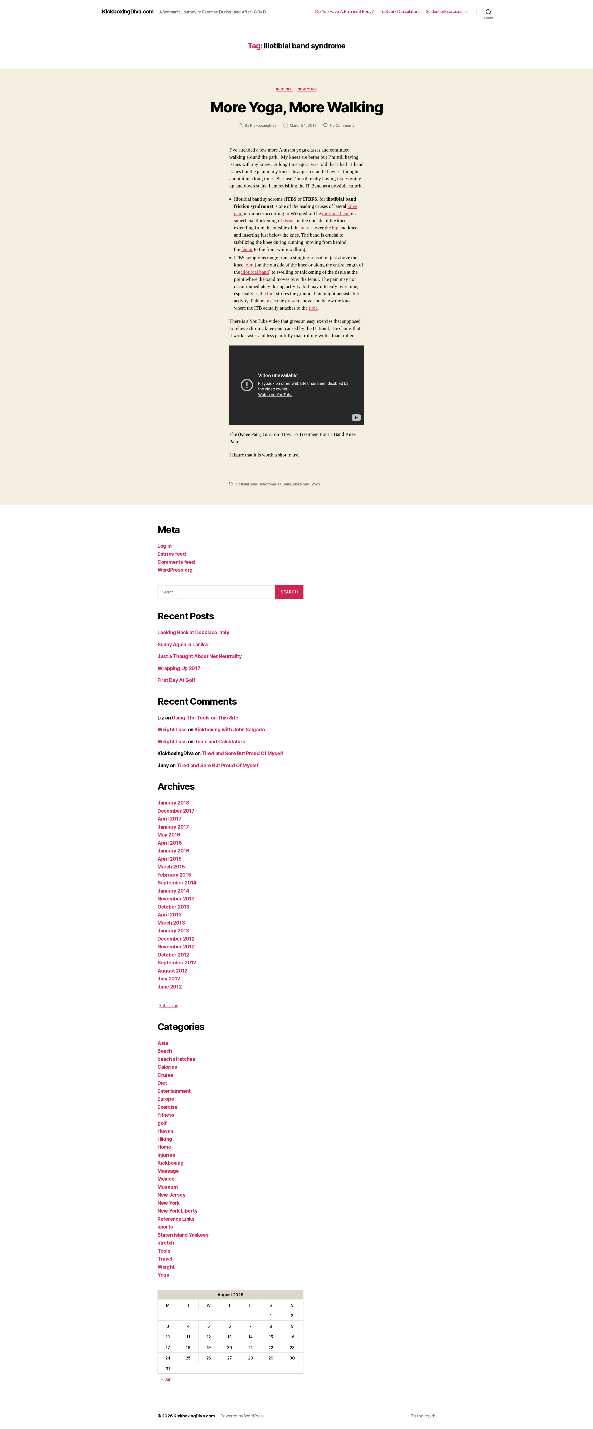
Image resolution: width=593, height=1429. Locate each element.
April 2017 (169, 819)
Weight (166, 1267)
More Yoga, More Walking (296, 107)
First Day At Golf (176, 680)
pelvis (306, 228)
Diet (162, 1083)
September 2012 (177, 963)
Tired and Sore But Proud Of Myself (242, 753)
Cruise (165, 1075)
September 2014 (177, 883)
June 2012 (170, 987)
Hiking (165, 1139)
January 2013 (173, 931)
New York (307, 89)
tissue (288, 221)
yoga (316, 484)
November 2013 (176, 899)
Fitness (166, 1115)
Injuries (284, 89)
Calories (167, 1067)
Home (164, 1147)
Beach (165, 1051)
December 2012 (176, 939)
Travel (165, 1259)
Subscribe (168, 1005)
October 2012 (173, 955)
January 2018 (173, 803)
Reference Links (176, 1219)
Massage (168, 1171)
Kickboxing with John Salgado (230, 729)
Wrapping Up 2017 (179, 668)
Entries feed (172, 554)
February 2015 (174, 875)
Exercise (168, 1107)
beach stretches (176, 1059)
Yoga (163, 1275)
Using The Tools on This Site (205, 718)
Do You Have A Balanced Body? (344, 11)
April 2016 (170, 843)
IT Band (284, 484)
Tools (164, 1251)
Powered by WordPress (242, 1415)
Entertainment (174, 1091)
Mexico (166, 1179)
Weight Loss (172, 729)
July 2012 (169, 979)
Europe (166, 1099)
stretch (166, 1243)
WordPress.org (175, 570)
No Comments (342, 125)
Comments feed (176, 562)
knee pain (301, 484)
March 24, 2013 (303, 125)
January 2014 (173, 891)
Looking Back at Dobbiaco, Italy (193, 632)
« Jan (166, 1379)
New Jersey (171, 1195)
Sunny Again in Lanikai (183, 644)
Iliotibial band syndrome (256, 484)
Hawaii (165, 1131)
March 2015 (171, 867)
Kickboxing (170, 1163)
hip (335, 228)
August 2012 (172, 971)
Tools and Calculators (399, 11)
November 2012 (176, 947)
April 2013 (169, 915)
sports (165, 1227)
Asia (163, 1043)
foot (271, 294)
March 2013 (171, 923)
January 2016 (173, 851)
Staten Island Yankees (183, 1235)
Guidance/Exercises (444, 11)
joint (249, 265)
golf (162, 1123)
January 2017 (173, 827)
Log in (164, 546)
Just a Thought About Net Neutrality (200, 656)
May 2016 (169, 835)
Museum (168, 1187)
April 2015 (169, 859)
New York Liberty (178, 1211)
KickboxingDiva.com (128, 11)
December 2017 (176, 811)
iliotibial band (336, 213)
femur (247, 249)
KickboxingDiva (263, 125)
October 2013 (173, 907)
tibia (313, 308)
